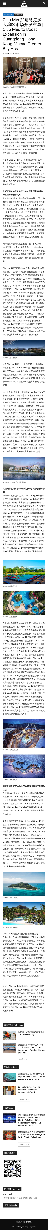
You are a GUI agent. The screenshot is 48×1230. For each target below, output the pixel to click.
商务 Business (8, 15)
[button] (4, 3)
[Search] (44, 3)
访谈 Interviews (10, 1067)
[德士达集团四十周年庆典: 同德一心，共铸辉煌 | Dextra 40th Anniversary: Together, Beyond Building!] (9, 1048)
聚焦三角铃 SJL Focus (13, 1025)
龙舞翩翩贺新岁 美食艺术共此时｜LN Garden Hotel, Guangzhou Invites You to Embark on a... (31, 1134)
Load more (23, 1059)
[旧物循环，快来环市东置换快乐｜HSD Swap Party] (9, 1035)
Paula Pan (8, 53)
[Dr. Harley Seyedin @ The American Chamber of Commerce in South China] (9, 1090)
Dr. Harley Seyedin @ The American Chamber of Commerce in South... (29, 1089)
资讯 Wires (18, 15)
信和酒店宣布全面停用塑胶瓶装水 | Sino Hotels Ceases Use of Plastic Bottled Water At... (31, 1077)
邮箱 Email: (7, 1194)
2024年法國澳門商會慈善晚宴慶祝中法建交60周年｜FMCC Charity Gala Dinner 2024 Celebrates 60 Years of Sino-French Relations (31, 1120)
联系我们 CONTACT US (24, 1222)
